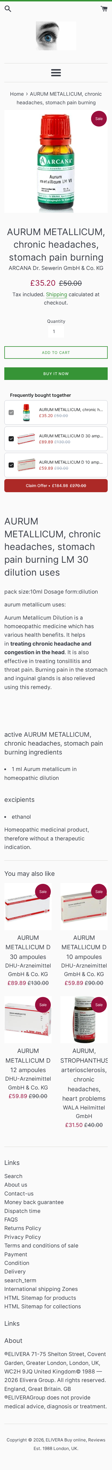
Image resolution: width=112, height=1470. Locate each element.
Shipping (56, 294)
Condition (16, 1263)
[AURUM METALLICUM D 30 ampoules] (28, 906)
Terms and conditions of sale (41, 1245)
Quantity (56, 321)
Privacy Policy (22, 1237)
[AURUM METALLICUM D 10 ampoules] (84, 906)
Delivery (15, 1271)
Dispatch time (22, 1211)
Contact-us (19, 1193)
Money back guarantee (34, 1202)
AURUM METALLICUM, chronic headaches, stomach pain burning (71, 409)
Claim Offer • (56, 485)
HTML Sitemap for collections (42, 1306)
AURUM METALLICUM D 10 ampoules (71, 462)
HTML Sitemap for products (40, 1298)
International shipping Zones (41, 1289)
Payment (15, 1254)
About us (15, 1184)
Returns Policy (22, 1228)
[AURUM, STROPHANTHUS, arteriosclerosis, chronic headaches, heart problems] (84, 1019)
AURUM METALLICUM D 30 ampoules (71, 435)
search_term (20, 1280)
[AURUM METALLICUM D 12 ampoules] (28, 1019)
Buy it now (56, 373)
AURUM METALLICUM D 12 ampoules (28, 1060)
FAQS (11, 1219)
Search (13, 1176)
